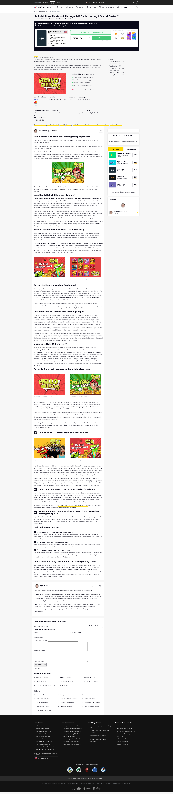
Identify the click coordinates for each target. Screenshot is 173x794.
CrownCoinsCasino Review (122, 156)
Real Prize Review (122, 185)
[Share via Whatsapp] (92, 586)
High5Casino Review (66, 681)
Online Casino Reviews (42, 728)
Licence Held (84, 125)
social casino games (86, 306)
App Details (54, 125)
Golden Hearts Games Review (45, 685)
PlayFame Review (41, 695)
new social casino (48, 468)
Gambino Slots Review (91, 681)
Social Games (97, 125)
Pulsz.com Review (65, 677)
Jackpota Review (122, 178)
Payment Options (64, 125)
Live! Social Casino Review (68, 699)
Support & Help (75, 125)
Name (36, 632)
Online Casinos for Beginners (44, 726)
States (61, 7)
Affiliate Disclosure (122, 744)
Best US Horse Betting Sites (71, 741)
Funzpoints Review (90, 699)
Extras (90, 125)
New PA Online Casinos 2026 (44, 741)
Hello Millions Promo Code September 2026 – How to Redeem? (124, 141)
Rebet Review (64, 685)
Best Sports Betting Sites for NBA (72, 731)
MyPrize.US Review (122, 163)
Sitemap (119, 746)
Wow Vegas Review (42, 677)
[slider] (48, 638)
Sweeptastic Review (66, 695)
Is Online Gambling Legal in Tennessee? (98, 740)
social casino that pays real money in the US (73, 505)
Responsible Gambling (123, 734)
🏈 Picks (88, 2)
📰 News (101, 2)
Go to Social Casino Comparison (123, 192)
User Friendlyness (44, 125)
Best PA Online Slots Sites (43, 736)
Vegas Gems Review (42, 703)
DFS (121, 7)
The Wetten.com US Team (124, 728)
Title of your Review (41, 640)
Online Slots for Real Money (44, 731)
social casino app (81, 233)
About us (119, 726)
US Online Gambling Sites (40, 11)
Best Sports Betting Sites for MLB (72, 728)
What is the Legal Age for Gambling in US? (101, 727)
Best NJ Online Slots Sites (43, 734)
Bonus (36, 125)
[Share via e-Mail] (87, 586)
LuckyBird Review (89, 695)
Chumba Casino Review (67, 703)
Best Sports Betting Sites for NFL (72, 726)
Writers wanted (121, 739)
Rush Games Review (66, 707)
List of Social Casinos (108, 7)
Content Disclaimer (122, 741)
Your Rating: (38, 637)
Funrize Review (41, 681)
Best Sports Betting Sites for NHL (72, 734)
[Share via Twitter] (100, 586)
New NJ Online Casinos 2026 (44, 739)
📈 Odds (95, 2)
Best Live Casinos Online (43, 744)
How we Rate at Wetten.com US (126, 731)
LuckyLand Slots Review (43, 699)
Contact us (120, 736)
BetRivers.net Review (42, 707)
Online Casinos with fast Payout (45, 749)
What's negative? (39, 661)
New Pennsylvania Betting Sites (72, 739)
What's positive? (39, 651)
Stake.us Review (122, 170)
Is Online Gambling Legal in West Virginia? (99, 731)
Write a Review (94, 626)
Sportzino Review (89, 677)
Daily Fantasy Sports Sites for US (72, 744)
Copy (89, 38)
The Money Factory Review (92, 703)
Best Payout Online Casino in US (45, 746)
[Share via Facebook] (96, 586)
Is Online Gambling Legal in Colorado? (98, 736)
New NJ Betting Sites (69, 736)
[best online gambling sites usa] (44, 7)
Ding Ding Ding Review (43, 710)
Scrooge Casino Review (91, 707)
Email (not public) (76, 632)
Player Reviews (117, 125)
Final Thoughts (107, 125)
